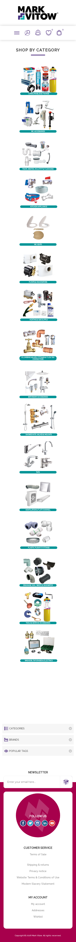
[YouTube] (52, 823)
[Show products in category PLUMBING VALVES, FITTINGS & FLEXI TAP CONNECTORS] (38, 341)
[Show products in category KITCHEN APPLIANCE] (38, 190)
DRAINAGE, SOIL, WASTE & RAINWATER (38, 585)
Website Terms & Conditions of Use (38, 877)
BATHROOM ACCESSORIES (38, 397)
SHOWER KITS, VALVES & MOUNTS (39, 434)
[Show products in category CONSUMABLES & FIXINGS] (38, 77)
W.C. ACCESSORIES (38, 131)
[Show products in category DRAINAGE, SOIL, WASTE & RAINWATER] (38, 569)
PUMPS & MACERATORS (38, 282)
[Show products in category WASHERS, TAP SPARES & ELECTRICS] (38, 644)
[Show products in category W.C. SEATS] (38, 228)
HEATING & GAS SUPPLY (39, 320)
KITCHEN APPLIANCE (38, 207)
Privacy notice (38, 871)
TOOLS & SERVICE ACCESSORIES (38, 623)
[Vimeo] (45, 823)
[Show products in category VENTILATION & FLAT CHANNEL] (38, 494)
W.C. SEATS (38, 244)
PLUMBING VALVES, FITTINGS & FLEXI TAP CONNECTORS (37, 358)
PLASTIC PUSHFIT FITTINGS (38, 548)
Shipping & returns (38, 864)
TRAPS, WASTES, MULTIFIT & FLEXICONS (38, 169)
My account (38, 904)
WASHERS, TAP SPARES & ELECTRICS (39, 660)
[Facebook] (23, 823)
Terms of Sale (38, 854)
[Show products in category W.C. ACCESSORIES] (38, 115)
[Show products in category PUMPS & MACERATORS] (38, 266)
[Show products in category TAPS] (38, 456)
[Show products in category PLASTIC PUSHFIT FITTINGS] (38, 531)
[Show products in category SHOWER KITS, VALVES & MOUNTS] (38, 418)
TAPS (38, 472)
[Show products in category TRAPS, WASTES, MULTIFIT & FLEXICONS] (38, 153)
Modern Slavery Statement (38, 883)
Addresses (38, 910)
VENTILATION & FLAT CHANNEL (38, 510)
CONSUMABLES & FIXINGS (38, 94)
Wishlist (38, 916)
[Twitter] (30, 823)
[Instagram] (37, 823)
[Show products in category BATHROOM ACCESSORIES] (38, 381)
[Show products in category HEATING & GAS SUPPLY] (38, 304)
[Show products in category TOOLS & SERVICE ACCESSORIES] (38, 607)
